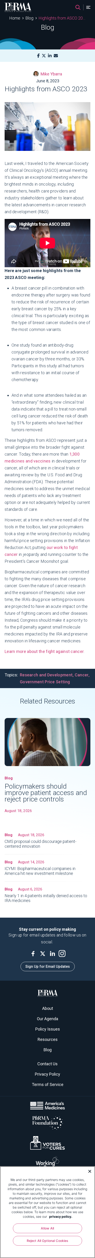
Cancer (82, 674)
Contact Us (47, 1063)
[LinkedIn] (50, 55)
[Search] (77, 7)
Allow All (47, 1228)
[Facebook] (38, 55)
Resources (48, 1039)
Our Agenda (47, 1018)
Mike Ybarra (51, 74)
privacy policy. (60, 1216)
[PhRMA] (18, 7)
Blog (29, 18)
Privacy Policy (47, 1074)
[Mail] (56, 55)
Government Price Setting (45, 681)
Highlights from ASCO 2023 (62, 18)
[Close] (88, 1170)
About (47, 1008)
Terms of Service (47, 1084)
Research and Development (46, 674)
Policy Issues (47, 1029)
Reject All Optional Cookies (47, 1241)
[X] (44, 55)
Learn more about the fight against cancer (44, 651)
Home (14, 18)
